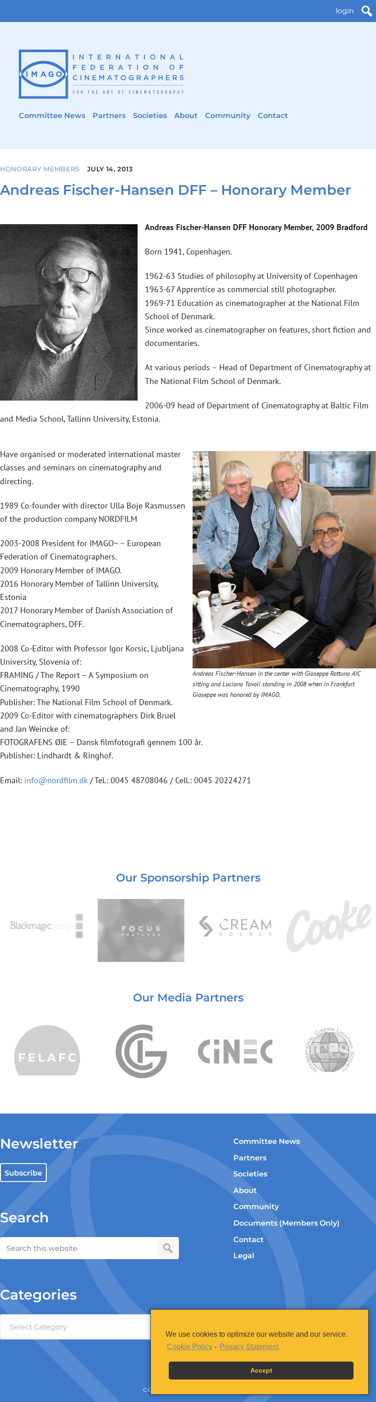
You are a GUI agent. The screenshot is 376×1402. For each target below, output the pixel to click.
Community (227, 115)
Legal (243, 1255)
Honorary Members (40, 169)
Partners (109, 115)
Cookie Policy (189, 1347)
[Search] (366, 11)
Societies (150, 115)
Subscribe (23, 1173)
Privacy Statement (249, 1347)
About (186, 115)
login (345, 10)
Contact (273, 115)
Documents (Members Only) (286, 1223)
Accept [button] (261, 1370)
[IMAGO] (101, 74)
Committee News (52, 115)
